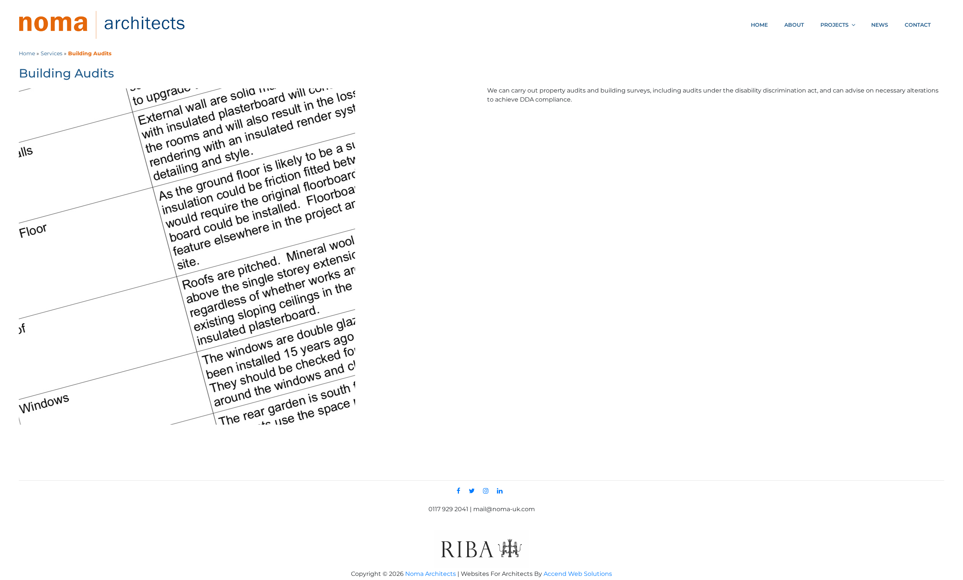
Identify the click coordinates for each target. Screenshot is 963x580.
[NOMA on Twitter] (473, 491)
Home (759, 24)
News (879, 24)
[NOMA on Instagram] (487, 491)
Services (51, 53)
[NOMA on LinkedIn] (501, 491)
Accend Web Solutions (578, 573)
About (794, 24)
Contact (918, 24)
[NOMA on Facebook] (460, 491)
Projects (834, 24)
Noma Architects (430, 573)
